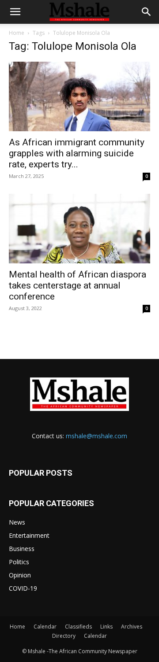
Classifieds (78, 626)
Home (16, 33)
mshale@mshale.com (96, 436)
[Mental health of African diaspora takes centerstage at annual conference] (79, 228)
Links (106, 626)
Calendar (45, 626)
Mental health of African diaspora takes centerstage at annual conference (77, 285)
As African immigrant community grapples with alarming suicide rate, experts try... (76, 153)
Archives (131, 626)
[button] (15, 12)
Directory (64, 636)
